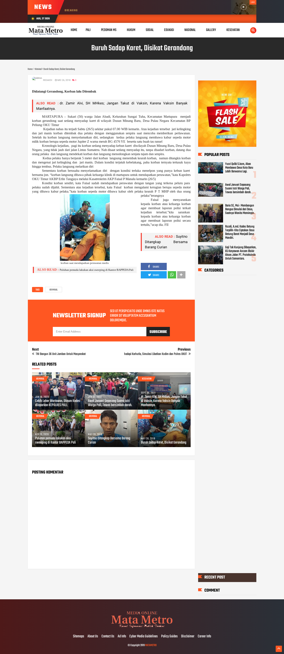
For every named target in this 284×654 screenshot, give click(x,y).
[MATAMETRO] (142, 628)
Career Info (204, 636)
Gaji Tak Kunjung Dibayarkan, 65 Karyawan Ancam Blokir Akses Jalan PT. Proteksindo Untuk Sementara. (240, 253)
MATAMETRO (151, 645)
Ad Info (122, 636)
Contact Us (107, 636)
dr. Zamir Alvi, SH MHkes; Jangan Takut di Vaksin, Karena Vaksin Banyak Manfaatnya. (164, 401)
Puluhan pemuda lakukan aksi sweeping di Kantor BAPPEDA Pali (96, 269)
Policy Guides (169, 636)
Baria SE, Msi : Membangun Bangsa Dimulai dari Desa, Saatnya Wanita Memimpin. (240, 209)
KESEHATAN (233, 30)
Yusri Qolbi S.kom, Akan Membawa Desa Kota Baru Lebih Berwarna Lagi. (239, 167)
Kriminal (53, 290)
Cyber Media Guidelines (143, 636)
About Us (93, 636)
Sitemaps (78, 636)
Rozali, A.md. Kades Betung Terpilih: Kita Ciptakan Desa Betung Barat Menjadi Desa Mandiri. (239, 232)
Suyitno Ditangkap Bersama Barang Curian (166, 241)
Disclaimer (187, 636)
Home (74, 30)
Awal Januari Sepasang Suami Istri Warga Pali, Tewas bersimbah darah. (110, 403)
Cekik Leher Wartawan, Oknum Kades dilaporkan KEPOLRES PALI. (57, 403)
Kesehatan (147, 379)
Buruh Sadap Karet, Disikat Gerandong (163, 443)
